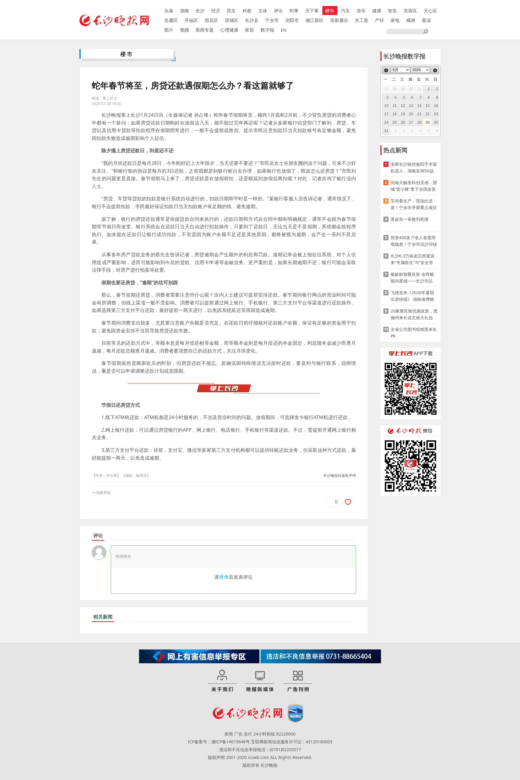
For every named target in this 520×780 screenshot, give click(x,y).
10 (386, 105)
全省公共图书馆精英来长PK (414, 332)
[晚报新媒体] (260, 681)
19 (403, 114)
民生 (231, 11)
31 (386, 131)
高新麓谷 (339, 20)
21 (419, 114)
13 (411, 105)
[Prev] (386, 70)
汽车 (345, 11)
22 (428, 114)
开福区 (191, 20)
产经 (379, 20)
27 (411, 122)
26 (403, 122)
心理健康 (229, 30)
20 (411, 114)
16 (436, 105)
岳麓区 (171, 20)
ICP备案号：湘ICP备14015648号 (219, 742)
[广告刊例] (298, 681)
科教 (247, 11)
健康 (376, 11)
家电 (395, 20)
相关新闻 (103, 616)
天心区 (430, 11)
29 (428, 122)
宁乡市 (272, 20)
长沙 (200, 11)
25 (394, 122)
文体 (262, 11)
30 (436, 122)
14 (419, 105)
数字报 (267, 30)
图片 (168, 30)
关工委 (361, 20)
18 (394, 114)
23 (436, 114)
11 (395, 105)
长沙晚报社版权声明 (339, 475)
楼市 (329, 11)
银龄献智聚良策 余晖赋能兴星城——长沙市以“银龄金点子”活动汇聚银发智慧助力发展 (413, 277)
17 (386, 114)
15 (428, 105)
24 (386, 122)
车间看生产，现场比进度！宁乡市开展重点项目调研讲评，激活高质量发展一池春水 (414, 204)
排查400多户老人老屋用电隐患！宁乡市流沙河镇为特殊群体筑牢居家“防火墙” (414, 241)
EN (283, 30)
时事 (294, 11)
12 (403, 105)
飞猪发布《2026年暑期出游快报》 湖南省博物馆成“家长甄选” (412, 296)
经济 (215, 11)
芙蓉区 (410, 11)
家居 (249, 30)
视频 (184, 30)
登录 (224, 577)
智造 (392, 11)
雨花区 (211, 20)
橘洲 (410, 20)
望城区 (231, 20)
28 (419, 122)
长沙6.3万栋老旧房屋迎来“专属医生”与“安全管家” (413, 259)
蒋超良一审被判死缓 (410, 219)
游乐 (361, 11)
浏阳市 (292, 20)
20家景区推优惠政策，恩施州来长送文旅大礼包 (414, 314)
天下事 (312, 11)
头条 (168, 11)
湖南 (184, 11)
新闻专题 (205, 30)
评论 (278, 11)
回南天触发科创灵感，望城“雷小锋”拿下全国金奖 (414, 186)
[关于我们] (222, 681)
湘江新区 (314, 20)
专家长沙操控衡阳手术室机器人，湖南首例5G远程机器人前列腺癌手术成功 (414, 167)
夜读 (426, 20)
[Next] (435, 70)
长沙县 (251, 20)
